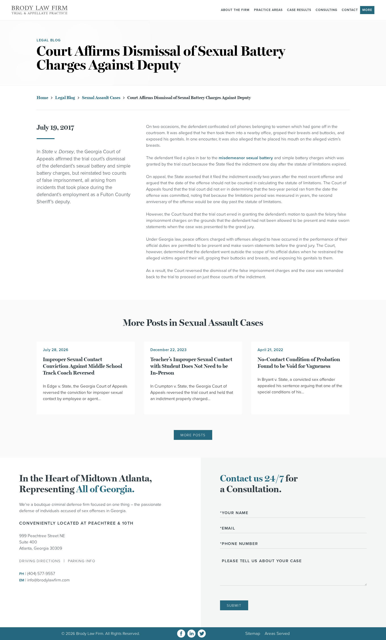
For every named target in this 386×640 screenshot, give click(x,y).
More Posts (193, 435)
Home (42, 97)
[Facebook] (181, 633)
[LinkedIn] (191, 633)
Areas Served (277, 633)
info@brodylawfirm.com (48, 580)
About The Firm (235, 10)
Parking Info (81, 561)
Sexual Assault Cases (101, 97)
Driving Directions (39, 561)
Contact (350, 10)
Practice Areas (268, 10)
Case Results (299, 10)
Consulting (326, 10)
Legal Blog (65, 97)
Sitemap (252, 633)
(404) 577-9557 (41, 573)
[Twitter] (202, 633)
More (367, 10)
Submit (234, 605)
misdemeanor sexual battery (246, 157)
